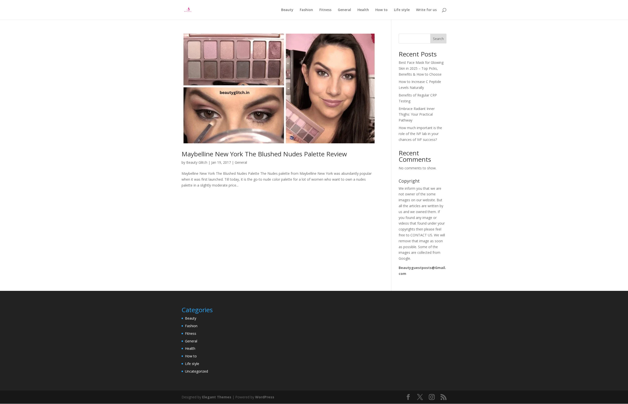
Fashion (306, 10)
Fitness (325, 10)
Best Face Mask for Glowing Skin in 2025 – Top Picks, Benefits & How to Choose (421, 68)
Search (438, 38)
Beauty (287, 10)
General (344, 10)
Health (363, 10)
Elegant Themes (216, 397)
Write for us (426, 10)
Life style (402, 10)
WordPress (264, 397)
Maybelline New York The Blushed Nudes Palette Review (264, 153)
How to (381, 10)
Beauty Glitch (196, 162)
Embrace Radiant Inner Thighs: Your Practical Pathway (417, 114)
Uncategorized (196, 371)
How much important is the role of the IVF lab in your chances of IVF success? (420, 133)
